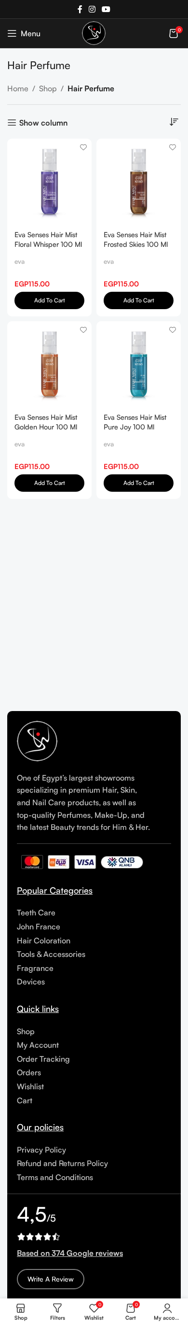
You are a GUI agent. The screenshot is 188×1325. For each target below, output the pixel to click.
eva (19, 261)
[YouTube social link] (106, 9)
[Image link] (37, 740)
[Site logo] (94, 32)
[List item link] (94, 913)
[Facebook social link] (79, 9)
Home (17, 88)
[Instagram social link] (91, 9)
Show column (43, 122)
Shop (48, 88)
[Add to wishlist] (83, 147)
